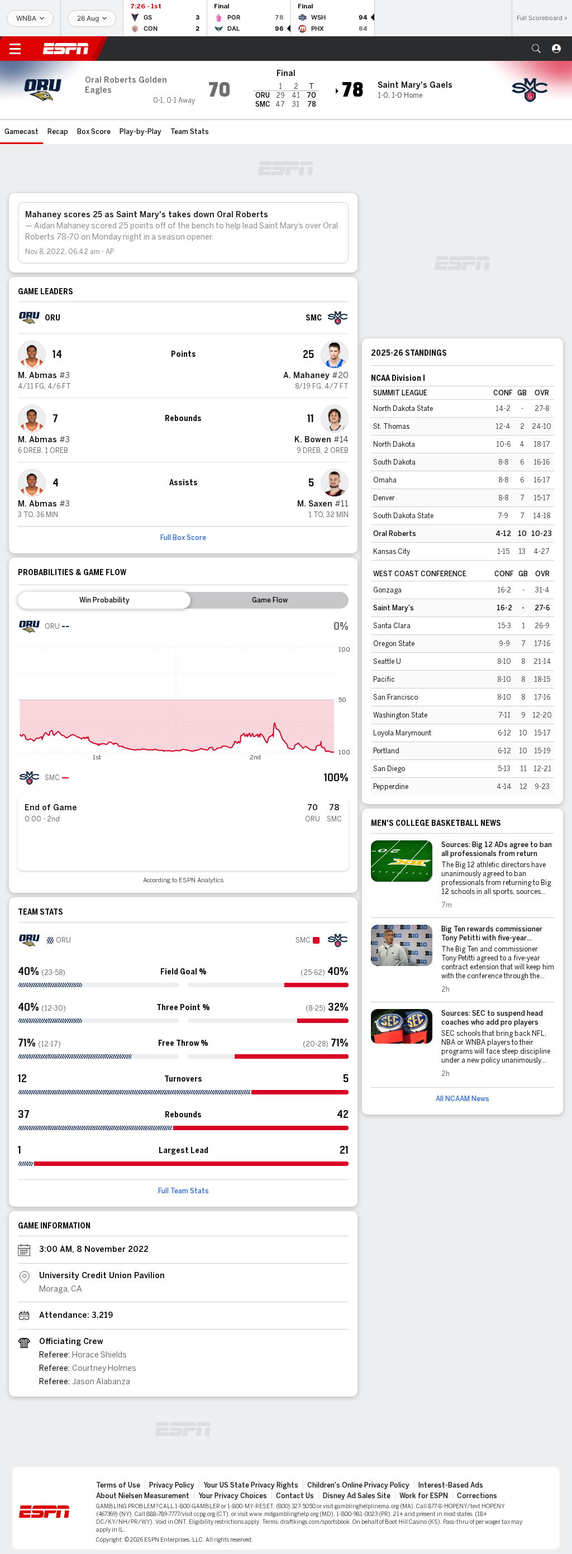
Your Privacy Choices (232, 1496)
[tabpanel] (183, 749)
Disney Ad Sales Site (356, 1496)
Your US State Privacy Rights (250, 1485)
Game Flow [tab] (270, 600)
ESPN (66, 48)
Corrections (477, 1496)
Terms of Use (118, 1485)
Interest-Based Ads (450, 1485)
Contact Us (295, 1496)
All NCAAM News (462, 1099)
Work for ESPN (423, 1496)
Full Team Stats (183, 1191)
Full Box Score (183, 538)
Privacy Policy (171, 1485)
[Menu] (15, 48)
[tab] (104, 600)
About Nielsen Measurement (142, 1496)
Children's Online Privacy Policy (358, 1485)
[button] (536, 48)
